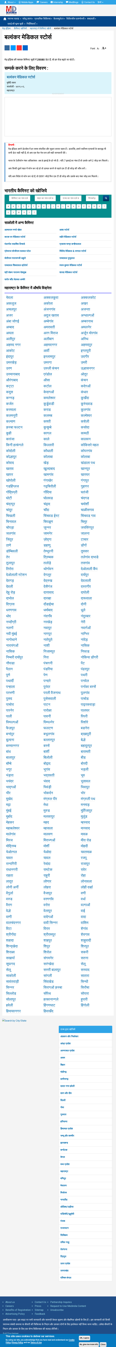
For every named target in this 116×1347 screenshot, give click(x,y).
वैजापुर (48, 893)
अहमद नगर (13, 345)
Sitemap (39, 1310)
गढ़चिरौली (50, 486)
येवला (9, 297)
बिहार (62, 1064)
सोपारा (85, 993)
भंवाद (47, 781)
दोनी (83, 604)
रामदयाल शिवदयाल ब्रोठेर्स (16, 265)
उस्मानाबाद (13, 374)
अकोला (48, 303)
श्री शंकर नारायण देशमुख (15, 272)
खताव (10, 469)
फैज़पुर (10, 728)
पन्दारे (47, 681)
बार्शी (46, 751)
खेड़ (46, 463)
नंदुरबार (85, 616)
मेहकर (10, 822)
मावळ (84, 834)
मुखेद (9, 799)
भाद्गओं (11, 787)
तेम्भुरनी (48, 551)
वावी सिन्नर (51, 923)
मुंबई (8, 810)
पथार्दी (10, 681)
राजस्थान (64, 1228)
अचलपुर (11, 309)
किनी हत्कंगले (14, 445)
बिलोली (48, 757)
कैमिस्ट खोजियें (20, 28)
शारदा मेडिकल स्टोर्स (68, 272)
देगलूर (47, 575)
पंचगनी (48, 663)
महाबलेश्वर (12, 828)
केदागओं (49, 392)
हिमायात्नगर (13, 1011)
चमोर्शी (85, 504)
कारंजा (10, 439)
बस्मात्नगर (12, 746)
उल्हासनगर (88, 368)
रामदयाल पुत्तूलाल (67, 258)
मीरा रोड (86, 840)
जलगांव (11, 533)
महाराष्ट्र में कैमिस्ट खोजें (40, 28)
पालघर (85, 710)
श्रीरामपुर (50, 934)
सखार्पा (10, 958)
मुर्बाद (9, 816)
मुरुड (47, 810)
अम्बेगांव (48, 321)
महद (46, 822)
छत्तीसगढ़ (64, 1079)
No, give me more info (89, 1344)
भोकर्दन (48, 793)
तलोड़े (47, 563)
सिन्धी (84, 981)
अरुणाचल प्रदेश (67, 1050)
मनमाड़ (85, 805)
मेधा (46, 805)
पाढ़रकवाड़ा (88, 704)
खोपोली (10, 480)
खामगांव (48, 474)
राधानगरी (12, 869)
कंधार (84, 392)
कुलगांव (85, 410)
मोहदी (84, 846)
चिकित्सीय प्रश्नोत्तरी (75, 18)
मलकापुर (49, 816)
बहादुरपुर (86, 746)
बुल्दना (10, 740)
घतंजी (84, 492)
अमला (10, 333)
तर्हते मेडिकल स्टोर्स (68, 236)
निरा (46, 657)
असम (62, 1057)
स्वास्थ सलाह (14, 18)
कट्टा (10, 386)
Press (38, 1306)
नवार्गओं (86, 628)
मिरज (9, 840)
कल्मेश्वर (86, 415)
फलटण (48, 728)
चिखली (10, 516)
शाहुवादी (86, 940)
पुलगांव (85, 693)
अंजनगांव (49, 309)
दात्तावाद (49, 592)
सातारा (85, 976)
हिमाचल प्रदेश (66, 1128)
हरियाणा (63, 1121)
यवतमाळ (86, 852)
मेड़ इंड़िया (6, 28)
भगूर (9, 769)
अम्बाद (10, 327)
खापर (9, 474)
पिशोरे (84, 722)
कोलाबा (48, 457)
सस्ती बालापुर (52, 970)
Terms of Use (36, 1342)
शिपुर (47, 946)
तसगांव (85, 563)
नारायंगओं (12, 645)
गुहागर (85, 486)
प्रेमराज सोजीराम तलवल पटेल (18, 251)
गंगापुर (85, 480)
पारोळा (48, 710)
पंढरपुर (85, 669)
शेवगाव (85, 934)
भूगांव (47, 769)
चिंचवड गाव (88, 516)
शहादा (10, 940)
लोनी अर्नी (12, 887)
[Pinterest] (19, 47)
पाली (9, 716)
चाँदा (46, 510)
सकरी (84, 952)
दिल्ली (63, 1100)
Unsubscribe (57, 1310)
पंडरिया (48, 669)
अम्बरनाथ (87, 321)
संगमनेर (48, 958)
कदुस (9, 392)
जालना (85, 533)
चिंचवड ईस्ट (51, 516)
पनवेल (85, 681)
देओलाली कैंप (89, 569)
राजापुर (85, 864)
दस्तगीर (86, 586)
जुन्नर (47, 527)
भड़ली (84, 769)
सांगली (48, 976)
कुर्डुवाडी (49, 404)
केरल (62, 1157)
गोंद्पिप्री (11, 492)
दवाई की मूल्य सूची (16, 23)
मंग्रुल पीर (50, 799)
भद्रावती (49, 775)
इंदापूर (10, 356)
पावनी (47, 716)
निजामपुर (49, 651)
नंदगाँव (48, 616)
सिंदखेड (49, 981)
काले (46, 439)
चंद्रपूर (10, 504)
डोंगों (84, 545)
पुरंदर (47, 687)
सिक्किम (64, 1235)
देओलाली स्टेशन (16, 575)
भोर (83, 793)
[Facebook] (7, 47)
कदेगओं (85, 386)
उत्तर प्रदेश (65, 1263)
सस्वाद (85, 970)
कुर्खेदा (85, 398)
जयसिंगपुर (87, 527)
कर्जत (9, 404)
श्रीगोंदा (11, 934)
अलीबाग (49, 339)
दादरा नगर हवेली (67, 1086)
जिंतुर (9, 539)
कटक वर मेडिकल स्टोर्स (15, 236)
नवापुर (48, 628)
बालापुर (10, 757)
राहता (9, 875)
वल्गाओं (85, 905)
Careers (44, 2)
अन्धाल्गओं (87, 315)
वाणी (9, 917)
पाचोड (85, 699)
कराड (47, 410)
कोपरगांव (86, 451)
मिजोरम (63, 1192)
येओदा (47, 852)
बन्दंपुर (10, 734)
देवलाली (86, 581)
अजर (9, 315)
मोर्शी (46, 846)
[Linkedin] (25, 47)
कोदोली (10, 451)
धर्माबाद (48, 610)
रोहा (83, 875)
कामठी (85, 433)
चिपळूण (48, 522)
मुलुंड (84, 816)
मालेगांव (11, 834)
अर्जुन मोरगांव (89, 333)
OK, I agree (84, 1338)
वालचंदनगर (13, 923)
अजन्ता (85, 309)
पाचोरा (10, 704)
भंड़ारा (9, 775)
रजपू (84, 858)
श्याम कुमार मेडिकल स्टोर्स (71, 265)
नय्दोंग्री (11, 622)
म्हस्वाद (85, 822)
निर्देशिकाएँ (31, 23)
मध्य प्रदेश (64, 1164)
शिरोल (47, 952)
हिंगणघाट (49, 1005)
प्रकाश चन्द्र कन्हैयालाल (70, 243)
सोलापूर (11, 999)
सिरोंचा (85, 987)
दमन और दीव (66, 1093)
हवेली (9, 1005)
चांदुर (9, 510)
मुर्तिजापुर (86, 810)
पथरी (84, 675)
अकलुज (11, 303)
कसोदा (85, 427)
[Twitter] (13, 47)
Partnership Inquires (61, 1302)
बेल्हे (83, 740)
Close (103, 1344)
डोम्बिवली (12, 551)
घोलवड (48, 498)
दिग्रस (10, 604)
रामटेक (48, 869)
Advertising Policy (15, 1313)
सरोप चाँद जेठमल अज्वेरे (15, 279)
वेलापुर (48, 911)
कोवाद (10, 463)
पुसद (9, 699)
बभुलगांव (49, 734)
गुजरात (63, 1114)
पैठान (9, 669)
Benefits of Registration (18, 1310)
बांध (8, 751)
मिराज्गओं (49, 840)
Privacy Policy (17, 1342)
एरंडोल (48, 374)
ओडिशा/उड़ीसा (67, 1206)
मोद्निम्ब (11, 846)
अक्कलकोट (88, 297)
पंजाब (62, 1220)
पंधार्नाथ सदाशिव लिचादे (15, 243)
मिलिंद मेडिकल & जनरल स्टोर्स (73, 251)
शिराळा (10, 952)
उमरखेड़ (11, 362)
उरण (9, 368)
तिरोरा (9, 569)
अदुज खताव (51, 315)
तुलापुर (10, 563)
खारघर (85, 474)
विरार (47, 928)
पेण (46, 675)
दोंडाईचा (49, 604)
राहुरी (47, 875)
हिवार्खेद (48, 1011)
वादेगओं (48, 917)
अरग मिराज (51, 333)
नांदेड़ (84, 640)
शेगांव (84, 928)
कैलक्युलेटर (58, 18)
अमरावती (49, 327)
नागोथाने (11, 640)
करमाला (11, 410)
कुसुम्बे (48, 427)
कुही (8, 433)
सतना (84, 958)
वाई (83, 911)
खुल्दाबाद (49, 469)
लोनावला (86, 881)
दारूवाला (86, 598)
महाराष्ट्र (64, 1171)
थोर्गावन (48, 569)
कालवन (86, 439)
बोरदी (84, 763)
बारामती (85, 751)
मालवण (48, 834)
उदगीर (85, 356)
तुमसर (85, 551)
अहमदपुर (86, 345)
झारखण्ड (64, 1142)
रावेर (83, 869)
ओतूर (84, 374)
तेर (8, 557)
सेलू (83, 964)
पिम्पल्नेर (49, 722)
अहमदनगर (50, 345)
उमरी (84, 362)
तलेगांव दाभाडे (89, 557)
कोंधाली (48, 451)
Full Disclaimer (11, 1333)
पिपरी (84, 716)
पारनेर (10, 710)
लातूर (9, 881)
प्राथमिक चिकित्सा (42, 18)
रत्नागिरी (11, 864)
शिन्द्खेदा (12, 946)
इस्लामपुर (49, 356)
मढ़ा (8, 805)
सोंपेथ (47, 993)
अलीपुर (10, 339)
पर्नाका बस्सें (88, 687)
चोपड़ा (10, 527)
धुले (83, 610)
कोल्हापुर (11, 457)
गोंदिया (48, 492)
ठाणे (8, 545)
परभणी (10, 693)
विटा (8, 928)
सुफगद (10, 964)
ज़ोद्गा (47, 539)
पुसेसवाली (50, 699)
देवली (9, 586)
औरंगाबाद (12, 380)
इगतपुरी (86, 351)
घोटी (9, 498)
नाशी (47, 645)
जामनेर (48, 533)
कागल (47, 433)
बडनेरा (85, 728)
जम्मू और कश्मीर (67, 1135)
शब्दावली (91, 18)
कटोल (48, 386)
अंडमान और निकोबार (69, 1036)
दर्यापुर (85, 575)
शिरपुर (85, 946)
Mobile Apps (27, 2)
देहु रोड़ (10, 592)
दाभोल (10, 598)
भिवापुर (85, 787)
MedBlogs (73, 2)
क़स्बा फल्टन (14, 427)
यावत (9, 858)
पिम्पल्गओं (12, 722)
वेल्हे (8, 911)
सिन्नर (10, 987)
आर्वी (46, 351)
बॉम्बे (8, 763)
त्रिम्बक (48, 557)
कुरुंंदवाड (86, 404)
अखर (84, 303)
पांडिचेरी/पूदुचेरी (67, 1213)
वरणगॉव (49, 899)
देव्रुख (48, 581)
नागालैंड (63, 1199)
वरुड (9, 899)
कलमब (48, 415)
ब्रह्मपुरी (86, 734)
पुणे (8, 675)
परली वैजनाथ (52, 693)
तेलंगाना (63, 1249)
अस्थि (84, 339)
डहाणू (47, 545)
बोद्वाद (47, 763)
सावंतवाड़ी (12, 981)
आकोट (10, 351)
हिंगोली (85, 1005)
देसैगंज (48, 586)
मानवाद (85, 828)
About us (10, 1302)
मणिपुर (63, 1178)
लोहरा (47, 887)
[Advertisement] (58, 116)
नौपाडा (10, 663)
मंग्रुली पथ (88, 799)
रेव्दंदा (47, 864)
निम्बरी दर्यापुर (14, 657)
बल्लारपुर (49, 740)
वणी (83, 893)
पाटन (47, 704)
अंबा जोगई (12, 321)
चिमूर (84, 522)
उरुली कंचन (51, 368)
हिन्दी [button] (100, 2)
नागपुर (48, 634)
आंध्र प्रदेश (65, 1043)
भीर (8, 793)
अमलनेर (86, 327)
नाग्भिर (85, 634)
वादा (83, 917)
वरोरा (47, 905)
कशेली (85, 421)
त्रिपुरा (63, 1256)
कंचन (84, 380)
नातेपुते (48, 640)
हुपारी (84, 999)
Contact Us (89, 2)
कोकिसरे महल (90, 445)
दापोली (85, 592)
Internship (58, 2)
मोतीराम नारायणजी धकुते (15, 258)
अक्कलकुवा (51, 297)
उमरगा (48, 362)
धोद (8, 616)
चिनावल (11, 522)
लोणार (47, 881)
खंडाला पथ (88, 463)
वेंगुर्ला (9, 893)
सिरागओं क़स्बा (53, 987)
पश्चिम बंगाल (65, 1277)
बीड (83, 757)
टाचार (84, 539)
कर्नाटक (63, 1149)
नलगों (9, 628)
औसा (47, 380)
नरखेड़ (48, 622)
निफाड (85, 651)
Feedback (40, 1313)
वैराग (9, 905)
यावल (47, 858)
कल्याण (10, 421)
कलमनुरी (11, 415)
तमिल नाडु (64, 1242)
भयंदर (9, 781)
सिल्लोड (11, 993)
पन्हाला (10, 687)
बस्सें (47, 746)
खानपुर (85, 469)
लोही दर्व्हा (87, 887)
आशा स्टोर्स (64, 229)
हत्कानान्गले (51, 999)
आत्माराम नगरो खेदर (13, 229)
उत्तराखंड (64, 1270)
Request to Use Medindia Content (68, 1306)
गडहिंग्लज (12, 486)
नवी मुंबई (11, 634)
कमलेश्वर (49, 398)
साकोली (11, 976)
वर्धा (83, 899)
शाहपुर (48, 940)
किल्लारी (49, 445)
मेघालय (63, 1185)
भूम (83, 775)
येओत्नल (11, 852)
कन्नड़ (10, 398)
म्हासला (48, 828)
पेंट (83, 663)
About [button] (10, 2)
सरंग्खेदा (49, 964)
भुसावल (85, 781)
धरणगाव (11, 610)
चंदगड (85, 498)
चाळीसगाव (87, 510)
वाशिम (84, 923)
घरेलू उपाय (27, 18)
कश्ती (47, 421)
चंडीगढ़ (63, 1071)
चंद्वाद (47, 504)
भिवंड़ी (47, 787)
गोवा (62, 1107)
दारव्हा (47, 598)
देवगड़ (10, 581)
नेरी (83, 622)
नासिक (85, 645)
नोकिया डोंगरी (89, 657)
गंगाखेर (48, 480)
